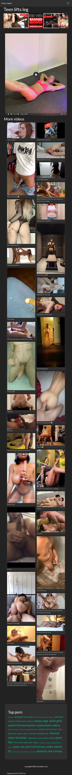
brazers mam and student (20, 752)
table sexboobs (13, 729)
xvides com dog (44, 743)
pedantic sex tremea (49, 751)
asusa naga (41, 721)
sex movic (32, 752)
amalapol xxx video (23, 716)
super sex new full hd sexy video (33, 746)
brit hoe (10, 717)
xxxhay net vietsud (47, 729)
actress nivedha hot (38, 733)
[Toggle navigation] (67, 3)
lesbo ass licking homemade (28, 729)
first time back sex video (26, 742)
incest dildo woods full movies (43, 717)
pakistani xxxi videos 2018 (41, 738)
